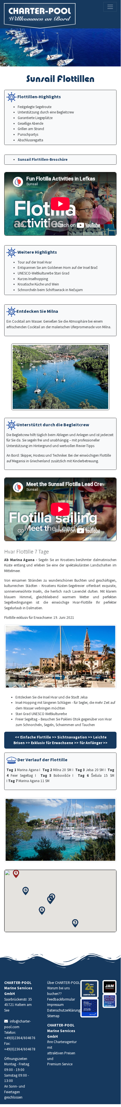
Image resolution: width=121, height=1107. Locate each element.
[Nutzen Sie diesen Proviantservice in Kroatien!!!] (109, 987)
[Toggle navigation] (110, 7)
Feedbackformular (61, 999)
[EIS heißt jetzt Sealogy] (89, 1007)
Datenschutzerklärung (63, 1010)
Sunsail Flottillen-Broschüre (43, 159)
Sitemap (53, 1016)
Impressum (55, 1004)
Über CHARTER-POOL (63, 982)
